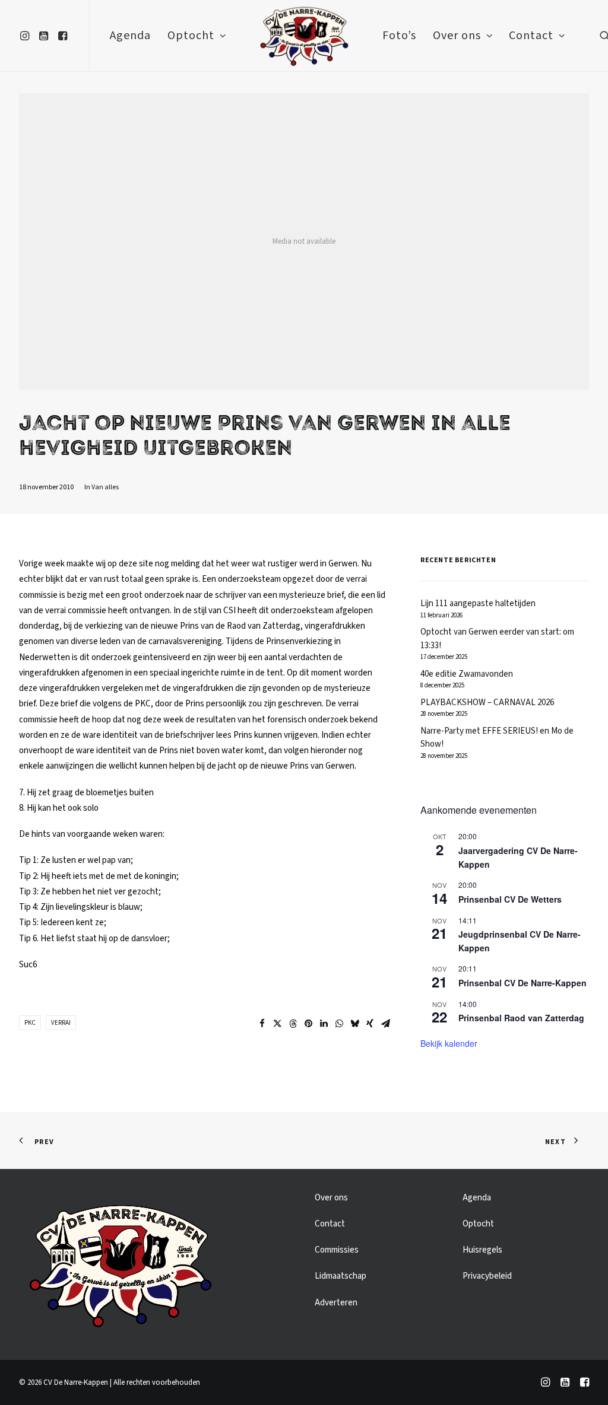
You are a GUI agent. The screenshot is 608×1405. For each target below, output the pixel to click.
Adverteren (336, 1302)
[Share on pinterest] (308, 1024)
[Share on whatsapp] (339, 1024)
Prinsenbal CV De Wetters (510, 899)
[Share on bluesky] (354, 1024)
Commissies (337, 1250)
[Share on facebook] (262, 1024)
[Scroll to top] (585, 1382)
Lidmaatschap (340, 1276)
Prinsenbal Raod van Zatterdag (521, 1018)
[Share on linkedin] (323, 1024)
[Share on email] (385, 1024)
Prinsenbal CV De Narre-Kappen (522, 983)
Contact (531, 35)
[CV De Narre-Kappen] (303, 35)
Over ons (457, 35)
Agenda (130, 35)
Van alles (105, 487)
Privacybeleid (487, 1276)
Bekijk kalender (448, 1043)
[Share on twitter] (277, 1024)
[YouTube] (564, 1384)
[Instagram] (545, 1384)
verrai (61, 1022)
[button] (26, 35)
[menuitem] (26, 35)
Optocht (190, 35)
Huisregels (482, 1250)
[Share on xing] (370, 1024)
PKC (30, 1022)
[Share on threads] (293, 1024)
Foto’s (399, 35)
